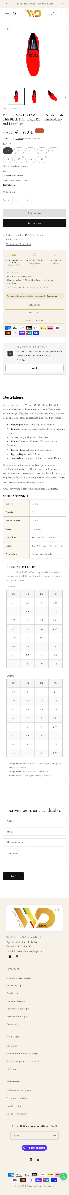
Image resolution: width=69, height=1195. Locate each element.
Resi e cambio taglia (16, 1016)
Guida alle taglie (14, 985)
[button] (7, 13)
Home (6, 108)
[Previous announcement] (6, 4)
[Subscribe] (54, 1136)
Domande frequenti (16, 1001)
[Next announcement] (62, 4)
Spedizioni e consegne (17, 1008)
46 (30, 159)
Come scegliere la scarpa (19, 977)
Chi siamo (11, 1045)
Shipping (19, 138)
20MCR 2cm (9, 184)
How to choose (34, 320)
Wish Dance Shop (29, 1186)
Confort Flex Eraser (13, 175)
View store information (18, 244)
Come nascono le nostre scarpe (22, 1053)
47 (42, 159)
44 (7, 159)
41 (30, 150)
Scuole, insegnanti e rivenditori (22, 1061)
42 (42, 150)
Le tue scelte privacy (17, 1113)
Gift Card (11, 1069)
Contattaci (12, 1024)
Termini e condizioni (17, 1098)
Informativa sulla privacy (19, 1090)
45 (19, 159)
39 (7, 150)
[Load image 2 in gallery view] (34, 96)
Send (13, 876)
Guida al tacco (13, 993)
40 (19, 150)
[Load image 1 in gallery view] (16, 96)
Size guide (34, 305)
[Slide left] (3, 97)
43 (53, 150)
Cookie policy (13, 1106)
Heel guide (34, 312)
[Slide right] (65, 97)
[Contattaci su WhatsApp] (63, 1176)
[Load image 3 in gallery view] (52, 96)
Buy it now (34, 223)
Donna (15, 108)
